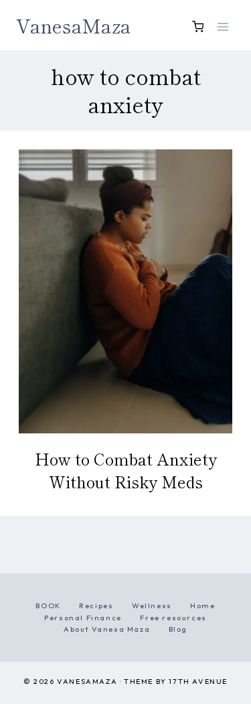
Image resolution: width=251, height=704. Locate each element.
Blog (178, 629)
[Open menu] (222, 26)
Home (202, 605)
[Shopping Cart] (198, 27)
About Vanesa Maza (107, 629)
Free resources (173, 617)
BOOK (47, 605)
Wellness (152, 605)
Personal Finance (83, 617)
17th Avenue (198, 681)
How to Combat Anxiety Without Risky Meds (126, 470)
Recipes (96, 605)
